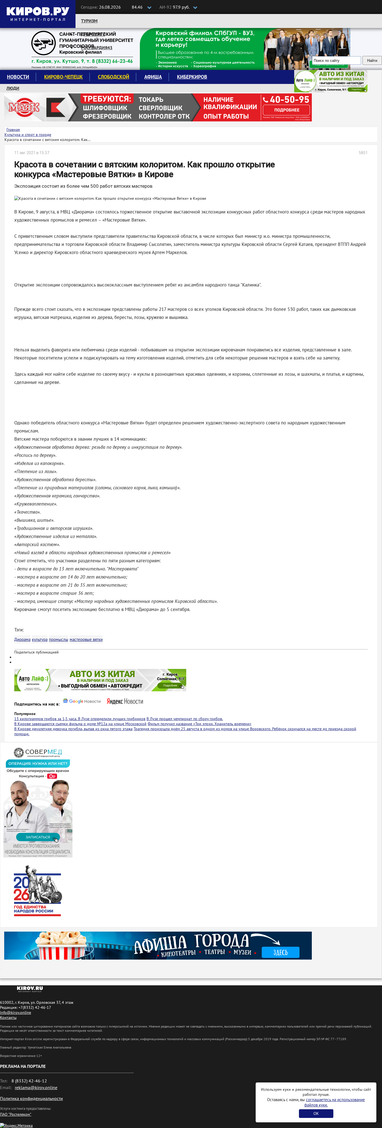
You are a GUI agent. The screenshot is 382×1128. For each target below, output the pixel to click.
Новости (18, 77)
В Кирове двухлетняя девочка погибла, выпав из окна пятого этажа (73, 728)
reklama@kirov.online (36, 1087)
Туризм (89, 21)
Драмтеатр (93, 34)
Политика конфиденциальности (31, 1098)
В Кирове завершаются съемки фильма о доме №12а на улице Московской (80, 723)
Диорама (22, 639)
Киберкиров (192, 77)
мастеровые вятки (86, 639)
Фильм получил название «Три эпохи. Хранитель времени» (199, 723)
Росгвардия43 (96, 47)
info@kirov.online (15, 1012)
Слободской (113, 77)
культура (40, 639)
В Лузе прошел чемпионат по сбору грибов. (185, 718)
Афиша (153, 77)
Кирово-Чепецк (63, 77)
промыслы (58, 639)
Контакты (8, 1017)
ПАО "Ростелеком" (15, 1114)
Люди (12, 88)
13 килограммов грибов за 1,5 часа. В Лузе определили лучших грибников (79, 718)
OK (316, 1113)
